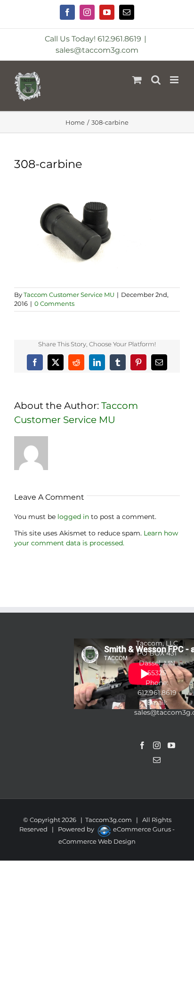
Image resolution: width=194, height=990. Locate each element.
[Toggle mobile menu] (175, 80)
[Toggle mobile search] (156, 80)
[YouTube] (171, 745)
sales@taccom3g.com (97, 50)
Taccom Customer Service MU (69, 294)
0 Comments (54, 303)
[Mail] (157, 760)
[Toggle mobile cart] (137, 80)
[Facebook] (142, 745)
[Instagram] (157, 745)
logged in (73, 516)
